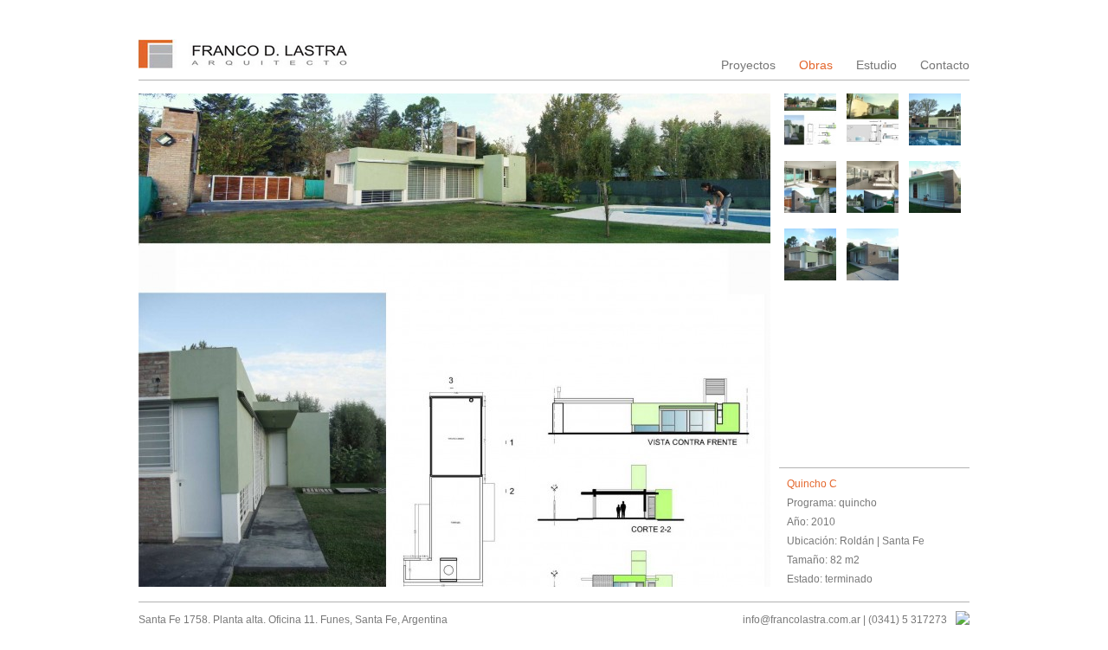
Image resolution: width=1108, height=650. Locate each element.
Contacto (945, 65)
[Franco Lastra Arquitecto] (244, 59)
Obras (816, 65)
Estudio (876, 65)
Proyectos (748, 65)
